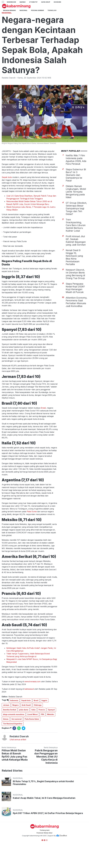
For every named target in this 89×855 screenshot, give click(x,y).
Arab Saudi (26, 705)
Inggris (44, 700)
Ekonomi (57, 2)
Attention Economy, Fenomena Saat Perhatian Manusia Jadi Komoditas (76, 301)
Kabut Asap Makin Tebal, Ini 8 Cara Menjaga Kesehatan (44, 798)
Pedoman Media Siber (44, 833)
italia (33, 710)
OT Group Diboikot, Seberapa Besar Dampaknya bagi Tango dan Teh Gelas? (76, 208)
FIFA (42, 714)
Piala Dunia (32, 511)
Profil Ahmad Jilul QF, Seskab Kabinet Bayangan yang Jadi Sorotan (76, 240)
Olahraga (37, 705)
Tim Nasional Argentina (12, 724)
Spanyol (51, 710)
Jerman (6, 705)
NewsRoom (11, 2)
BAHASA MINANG (9, 10)
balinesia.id (29, 689)
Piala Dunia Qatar (32, 719)
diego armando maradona (13, 714)
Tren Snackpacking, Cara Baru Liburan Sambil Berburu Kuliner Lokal (76, 225)
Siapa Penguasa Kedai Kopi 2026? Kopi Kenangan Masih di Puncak (75, 288)
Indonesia (14, 700)
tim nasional (17, 719)
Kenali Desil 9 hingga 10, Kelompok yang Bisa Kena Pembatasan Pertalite (74, 257)
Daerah (22, 2)
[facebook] (14, 728)
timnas (5, 719)
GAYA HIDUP (45, 2)
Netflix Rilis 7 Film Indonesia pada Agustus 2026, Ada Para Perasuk (76, 159)
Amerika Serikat (9, 710)
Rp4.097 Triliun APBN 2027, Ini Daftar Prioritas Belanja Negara (48, 813)
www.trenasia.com (32, 681)
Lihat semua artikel (18, 739)
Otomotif (33, 2)
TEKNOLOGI (52, 10)
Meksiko (50, 714)
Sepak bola (7, 177)
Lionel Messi (32, 714)
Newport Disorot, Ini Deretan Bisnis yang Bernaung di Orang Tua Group (75, 274)
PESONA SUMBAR (37, 10)
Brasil (43, 408)
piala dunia (23, 710)
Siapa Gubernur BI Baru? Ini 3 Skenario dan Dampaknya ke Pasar (76, 175)
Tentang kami (44, 830)
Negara (15, 705)
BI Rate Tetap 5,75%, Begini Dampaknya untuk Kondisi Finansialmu (43, 783)
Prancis (42, 710)
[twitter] (23, 728)
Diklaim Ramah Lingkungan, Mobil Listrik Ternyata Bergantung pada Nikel (76, 192)
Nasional (23, 10)
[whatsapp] (19, 728)
